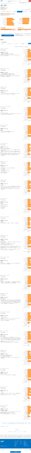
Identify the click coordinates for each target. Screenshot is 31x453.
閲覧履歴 (23, 2)
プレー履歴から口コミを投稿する (7, 35)
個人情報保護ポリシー (25, 442)
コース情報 (14, 11)
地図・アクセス (25, 11)
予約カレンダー (9, 11)
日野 (6, 3)
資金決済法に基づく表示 (26, 445)
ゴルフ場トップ (3, 11)
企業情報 (15, 445)
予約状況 (20, 2)
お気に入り (29, 2)
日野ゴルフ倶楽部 (9, 3)
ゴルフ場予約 (2, 3)
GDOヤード (7, 33)
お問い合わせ (21, 442)
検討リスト (26, 2)
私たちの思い (16, 442)
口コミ (20, 11)
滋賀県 (4, 3)
